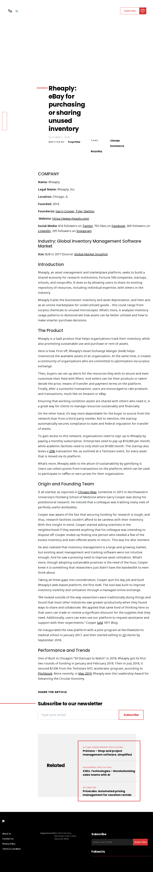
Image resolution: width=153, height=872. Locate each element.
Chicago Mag (87, 492)
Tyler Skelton (84, 211)
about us (6, 833)
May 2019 (85, 673)
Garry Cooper (65, 211)
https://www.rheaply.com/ (70, 219)
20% (52, 451)
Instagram (84, 231)
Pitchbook (45, 673)
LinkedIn (44, 231)
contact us (7, 838)
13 (124, 635)
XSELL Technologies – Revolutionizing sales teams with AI (109, 773)
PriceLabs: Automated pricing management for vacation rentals (107, 793)
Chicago (115, 140)
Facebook (118, 226)
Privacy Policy (8, 843)
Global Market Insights (90, 254)
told (100, 623)
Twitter (87, 226)
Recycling (96, 151)
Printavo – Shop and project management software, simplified (107, 752)
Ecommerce (117, 145)
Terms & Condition (11, 848)
